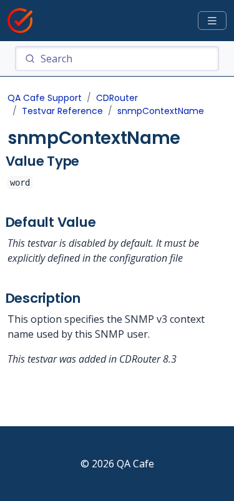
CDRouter (117, 98)
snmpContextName (160, 111)
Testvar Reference (62, 111)
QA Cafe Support (44, 98)
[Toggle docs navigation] (212, 21)
